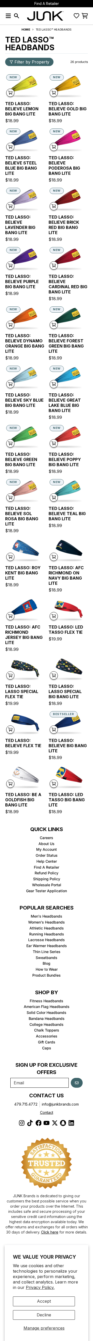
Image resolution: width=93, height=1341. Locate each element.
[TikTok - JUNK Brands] (30, 1123)
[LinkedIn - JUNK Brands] (71, 1123)
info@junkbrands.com (60, 1104)
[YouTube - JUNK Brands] (46, 1123)
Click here (49, 1232)
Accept (44, 1301)
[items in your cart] (85, 16)
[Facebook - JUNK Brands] (38, 1123)
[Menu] (8, 16)
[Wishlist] (76, 16)
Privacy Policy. (40, 1287)
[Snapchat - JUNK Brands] (63, 1123)
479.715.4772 (25, 1104)
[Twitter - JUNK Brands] (55, 1123)
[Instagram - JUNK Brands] (22, 1123)
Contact (46, 1112)
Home (25, 29)
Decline (44, 1314)
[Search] (16, 16)
